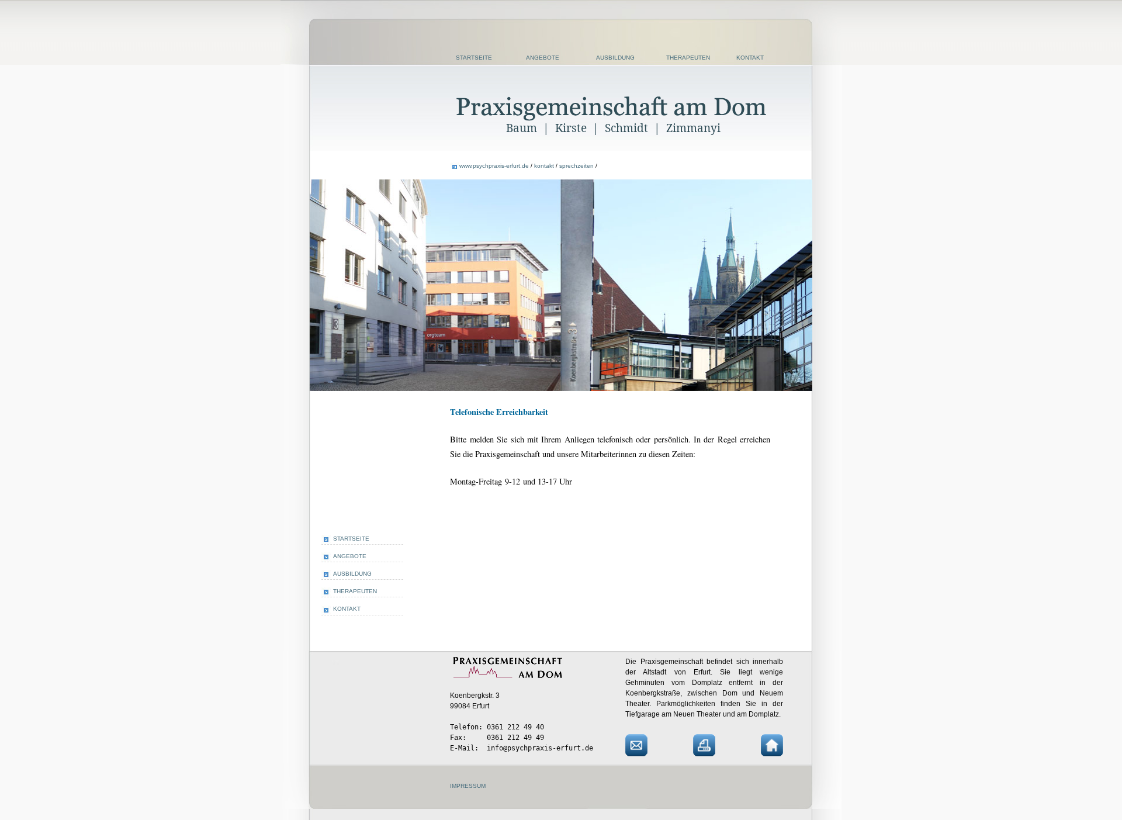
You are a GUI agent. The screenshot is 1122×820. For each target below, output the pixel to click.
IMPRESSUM (468, 786)
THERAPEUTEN (688, 57)
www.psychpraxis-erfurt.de (494, 165)
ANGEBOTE (542, 57)
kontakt (544, 165)
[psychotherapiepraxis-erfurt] (612, 117)
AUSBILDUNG (615, 57)
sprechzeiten (576, 165)
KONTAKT (750, 57)
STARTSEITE (474, 57)
